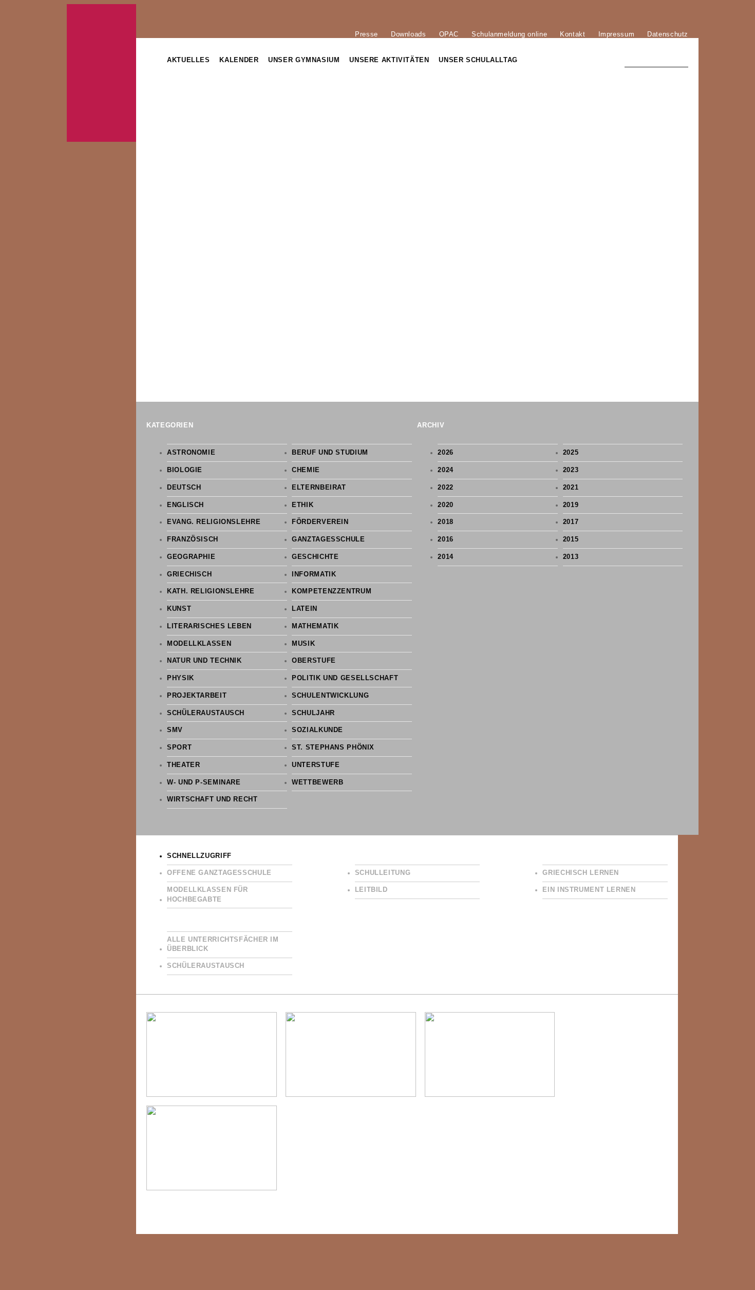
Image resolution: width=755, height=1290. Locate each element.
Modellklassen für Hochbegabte (207, 894)
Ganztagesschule (328, 539)
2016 (446, 539)
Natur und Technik (204, 660)
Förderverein (320, 522)
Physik (180, 678)
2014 (446, 556)
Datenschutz (667, 34)
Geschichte (315, 556)
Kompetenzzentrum (331, 591)
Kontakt (572, 34)
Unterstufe (315, 765)
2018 (446, 522)
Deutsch (184, 487)
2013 (571, 556)
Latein (304, 608)
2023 (571, 470)
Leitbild (371, 889)
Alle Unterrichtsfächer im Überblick (223, 944)
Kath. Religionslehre (211, 591)
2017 (571, 522)
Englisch (185, 505)
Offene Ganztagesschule (219, 872)
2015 (571, 539)
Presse (366, 34)
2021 (571, 487)
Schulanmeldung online (509, 34)
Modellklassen (199, 643)
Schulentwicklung (330, 695)
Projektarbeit (196, 695)
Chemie (306, 470)
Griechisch (189, 574)
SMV (175, 730)
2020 (446, 505)
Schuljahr (313, 713)
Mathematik (315, 626)
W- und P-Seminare (204, 782)
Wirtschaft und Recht (212, 799)
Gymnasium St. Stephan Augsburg (101, 73)
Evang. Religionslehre (213, 522)
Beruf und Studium (330, 452)
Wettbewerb (317, 782)
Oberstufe (314, 660)
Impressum (616, 34)
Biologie (184, 470)
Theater (183, 765)
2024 (446, 470)
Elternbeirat (319, 487)
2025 (571, 452)
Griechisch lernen (580, 872)
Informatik (314, 574)
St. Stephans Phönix (333, 747)
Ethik (302, 505)
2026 (446, 452)
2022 (446, 487)
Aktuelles (188, 60)
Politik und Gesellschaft (345, 678)
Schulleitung (383, 872)
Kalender (238, 60)
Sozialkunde (317, 730)
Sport (179, 747)
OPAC (449, 34)
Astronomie (191, 452)
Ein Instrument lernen (588, 889)
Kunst (179, 608)
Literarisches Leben (209, 626)
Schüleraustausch (205, 713)
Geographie (191, 556)
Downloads (408, 34)
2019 (571, 505)
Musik (303, 643)
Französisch (192, 539)
